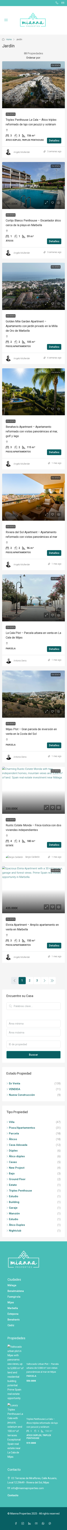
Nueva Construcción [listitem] (22, 1095)
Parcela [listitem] (14, 1133)
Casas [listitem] (13, 1162)
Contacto (13, 1495)
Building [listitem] (14, 1202)
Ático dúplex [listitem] (17, 1156)
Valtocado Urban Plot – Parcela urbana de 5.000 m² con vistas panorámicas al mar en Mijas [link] (42, 1368)
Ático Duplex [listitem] (17, 1225)
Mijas (11, 1302)
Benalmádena (16, 1291)
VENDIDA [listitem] (14, 1089)
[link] (33, 84)
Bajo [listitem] (12, 1173)
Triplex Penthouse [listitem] (20, 1190)
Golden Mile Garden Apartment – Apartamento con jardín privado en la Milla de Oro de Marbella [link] (32, 326)
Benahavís (14, 1319)
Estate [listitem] (13, 1185)
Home (9, 39)
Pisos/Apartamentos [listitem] (22, 1127)
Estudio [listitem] (13, 1196)
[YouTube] (37, 1523)
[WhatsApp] (44, 1523)
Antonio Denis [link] (20, 660)
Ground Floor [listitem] (17, 1179)
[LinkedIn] (30, 1523)
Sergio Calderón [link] (32, 857)
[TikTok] (51, 1523)
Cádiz (11, 1325)
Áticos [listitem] (13, 1139)
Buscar (33, 1054)
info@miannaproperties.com (27, 1488)
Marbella (13, 1308)
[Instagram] (23, 1523)
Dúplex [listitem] (13, 1150)
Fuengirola (14, 1296)
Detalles (54, 140)
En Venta (10, 114)
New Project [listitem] (16, 1167)
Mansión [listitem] (14, 1213)
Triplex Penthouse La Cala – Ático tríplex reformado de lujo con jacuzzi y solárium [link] (42, 1423)
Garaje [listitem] (13, 1207)
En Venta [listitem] (14, 1083)
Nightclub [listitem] (15, 1230)
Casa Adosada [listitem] (18, 1145)
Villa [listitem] (11, 1122)
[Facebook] (17, 1523)
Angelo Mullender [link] (22, 152)
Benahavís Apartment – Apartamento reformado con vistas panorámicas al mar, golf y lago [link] (32, 431)
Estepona (13, 1313)
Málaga (12, 1285)
